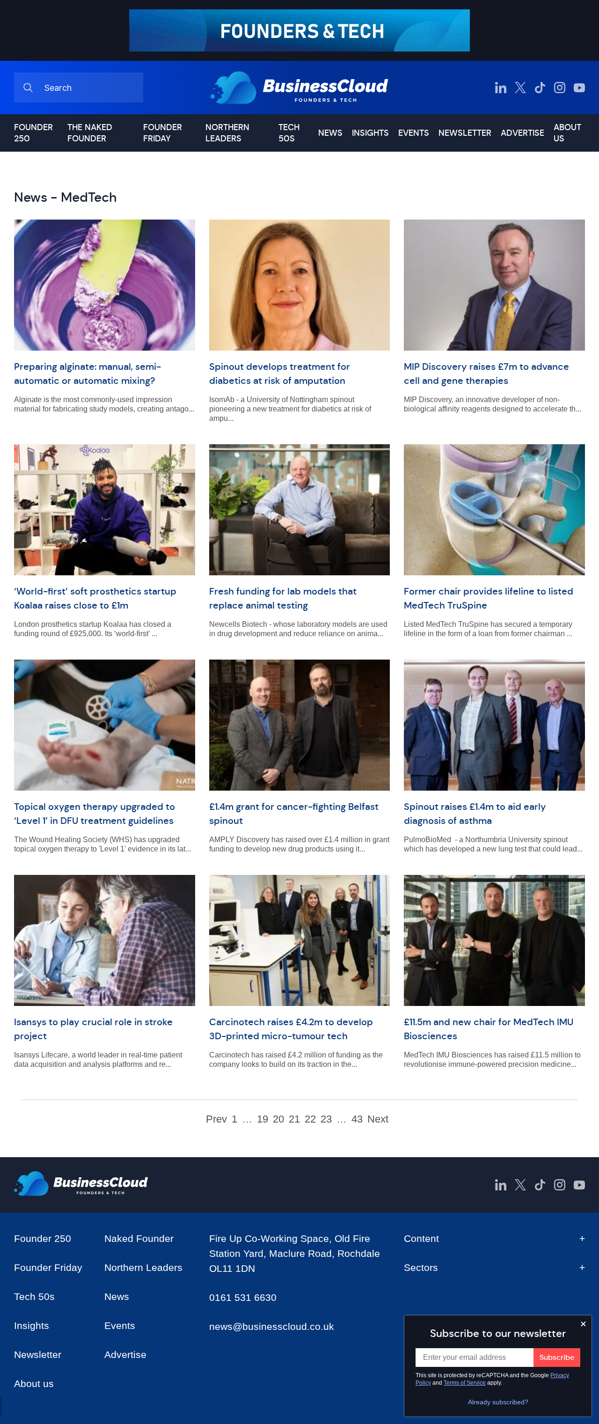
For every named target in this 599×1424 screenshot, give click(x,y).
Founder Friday (162, 133)
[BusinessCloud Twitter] (520, 87)
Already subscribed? (498, 1402)
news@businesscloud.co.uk (271, 1326)
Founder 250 (33, 133)
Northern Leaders (227, 133)
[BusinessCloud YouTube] (579, 87)
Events (413, 133)
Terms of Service (465, 1383)
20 (278, 1119)
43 (357, 1119)
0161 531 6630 (243, 1297)
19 (262, 1119)
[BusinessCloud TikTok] (540, 87)
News (330, 133)
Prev (216, 1119)
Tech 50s (289, 133)
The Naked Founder (89, 133)
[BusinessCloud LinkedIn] (500, 87)
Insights (370, 133)
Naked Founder (139, 1238)
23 (326, 1119)
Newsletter (464, 133)
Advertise (522, 133)
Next (377, 1119)
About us (567, 133)
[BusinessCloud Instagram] (559, 87)
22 (310, 1119)
